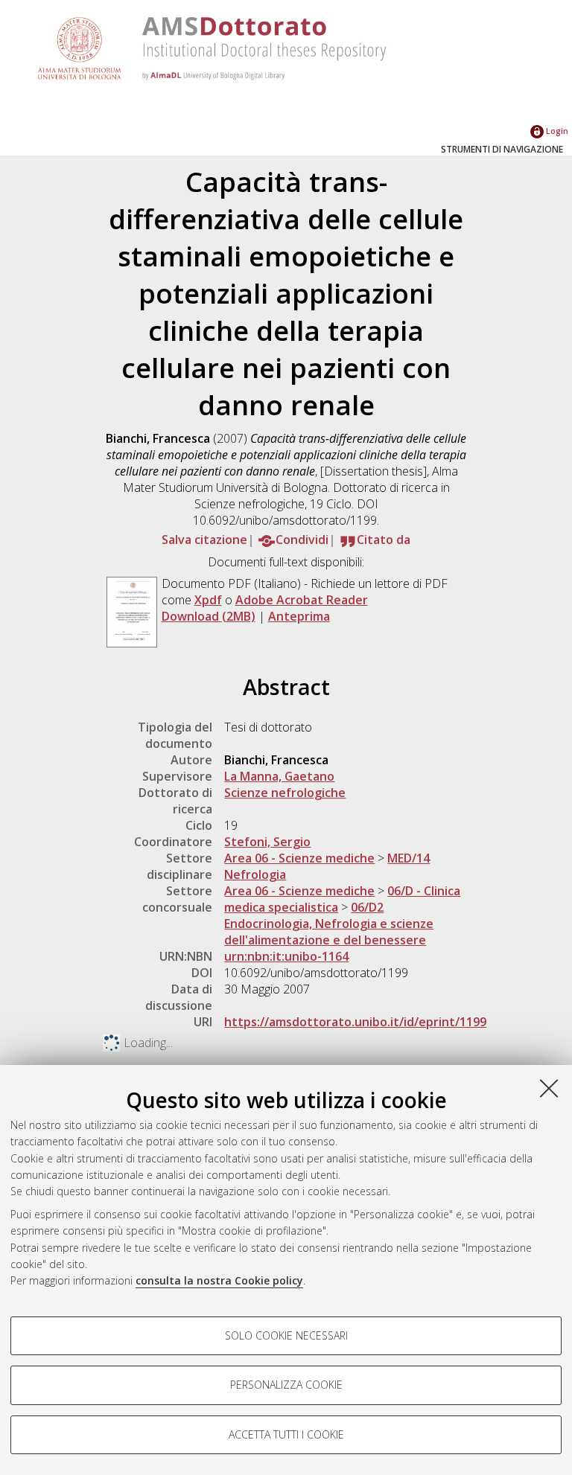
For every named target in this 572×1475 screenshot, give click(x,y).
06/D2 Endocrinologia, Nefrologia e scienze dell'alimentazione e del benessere (328, 923)
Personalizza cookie (286, 1385)
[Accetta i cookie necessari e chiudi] (549, 1088)
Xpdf (208, 600)
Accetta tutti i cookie (286, 1434)
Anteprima (299, 616)
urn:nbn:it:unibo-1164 (286, 956)
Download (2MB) (208, 616)
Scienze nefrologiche (285, 792)
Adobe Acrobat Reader (301, 600)
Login (556, 130)
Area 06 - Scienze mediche (299, 858)
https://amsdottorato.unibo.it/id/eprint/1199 (355, 1022)
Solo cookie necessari (286, 1335)
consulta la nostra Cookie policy (219, 1280)
